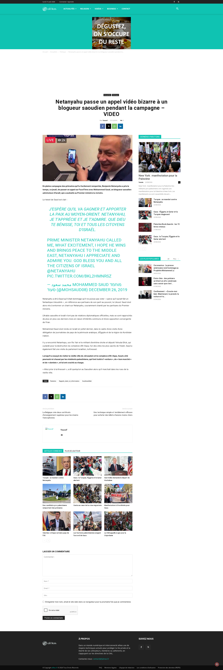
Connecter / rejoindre (66, 2)
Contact (126, 8)
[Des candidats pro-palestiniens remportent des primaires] (57, 493)
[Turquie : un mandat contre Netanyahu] (57, 466)
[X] (178, 2)
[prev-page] (44, 540)
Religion (84, 8)
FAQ (100, 668)
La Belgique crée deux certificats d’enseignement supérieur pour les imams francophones (60, 415)
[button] (177, 9)
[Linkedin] (120, 126)
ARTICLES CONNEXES (53, 451)
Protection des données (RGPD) (169, 668)
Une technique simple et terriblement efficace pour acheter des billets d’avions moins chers (113, 413)
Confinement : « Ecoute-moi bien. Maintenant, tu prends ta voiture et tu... (166, 294)
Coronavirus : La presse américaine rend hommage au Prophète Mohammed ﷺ (166, 268)
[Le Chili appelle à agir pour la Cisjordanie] (118, 521)
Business (111, 8)
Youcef (105, 120)
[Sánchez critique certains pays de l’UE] (57, 521)
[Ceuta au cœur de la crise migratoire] (87, 493)
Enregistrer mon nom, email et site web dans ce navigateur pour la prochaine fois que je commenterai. (88, 602)
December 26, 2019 (108, 289)
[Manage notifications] (217, 664)
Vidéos (98, 8)
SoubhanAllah (87, 381)
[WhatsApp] (114, 126)
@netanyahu (61, 270)
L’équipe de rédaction (126, 668)
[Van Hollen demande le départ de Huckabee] (118, 466)
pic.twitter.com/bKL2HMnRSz (79, 276)
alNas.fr (54, 668)
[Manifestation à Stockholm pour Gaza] (118, 493)
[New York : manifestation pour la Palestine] (159, 157)
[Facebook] (174, 2)
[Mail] (63, 435)
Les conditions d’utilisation (146, 668)
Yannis (141, 182)
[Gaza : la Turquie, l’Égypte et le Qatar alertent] (87, 466)
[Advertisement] (111, 74)
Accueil (45, 52)
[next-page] (48, 540)
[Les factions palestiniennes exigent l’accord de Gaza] (87, 521)
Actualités (68, 8)
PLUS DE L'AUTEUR (72, 451)
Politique (63, 52)
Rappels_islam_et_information (69, 381)
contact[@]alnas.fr (101, 659)
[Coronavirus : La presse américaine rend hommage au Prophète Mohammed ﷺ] (145, 268)
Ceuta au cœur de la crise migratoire (87, 505)
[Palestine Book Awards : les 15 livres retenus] (145, 227)
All (168, 259)
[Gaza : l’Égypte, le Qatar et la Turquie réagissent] (145, 214)
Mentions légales (110, 668)
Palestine (53, 381)
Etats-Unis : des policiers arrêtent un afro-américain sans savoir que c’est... (165, 281)
